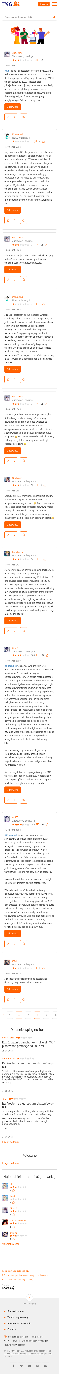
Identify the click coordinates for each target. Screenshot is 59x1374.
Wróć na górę (29, 1303)
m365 (15, 647)
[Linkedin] (45, 1366)
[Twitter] (21, 1366)
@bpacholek (10, 665)
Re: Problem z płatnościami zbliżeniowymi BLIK (28, 1065)
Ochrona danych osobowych (35, 1340)
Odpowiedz (12, 106)
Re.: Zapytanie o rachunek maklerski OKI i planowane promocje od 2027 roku (28, 1044)
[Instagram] (37, 1366)
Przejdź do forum (10, 1142)
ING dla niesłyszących (18, 1336)
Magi (14, 960)
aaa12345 (17, 52)
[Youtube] (29, 1366)
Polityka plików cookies (14, 1345)
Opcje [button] (23, 117)
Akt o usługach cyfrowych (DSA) (17, 1279)
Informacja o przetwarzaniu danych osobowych (25, 1275)
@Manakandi (10, 835)
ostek (7, 70)
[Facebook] (13, 1366)
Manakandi (17, 134)
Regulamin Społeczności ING (15, 1270)
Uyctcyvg (17, 478)
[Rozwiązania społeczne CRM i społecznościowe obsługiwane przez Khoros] (8, 1287)
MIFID (6, 1340)
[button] (7, 117)
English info (37, 1336)
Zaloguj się (44, 4)
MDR (15, 1340)
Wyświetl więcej (10, 1243)
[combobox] (29, 17)
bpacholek (17, 552)
